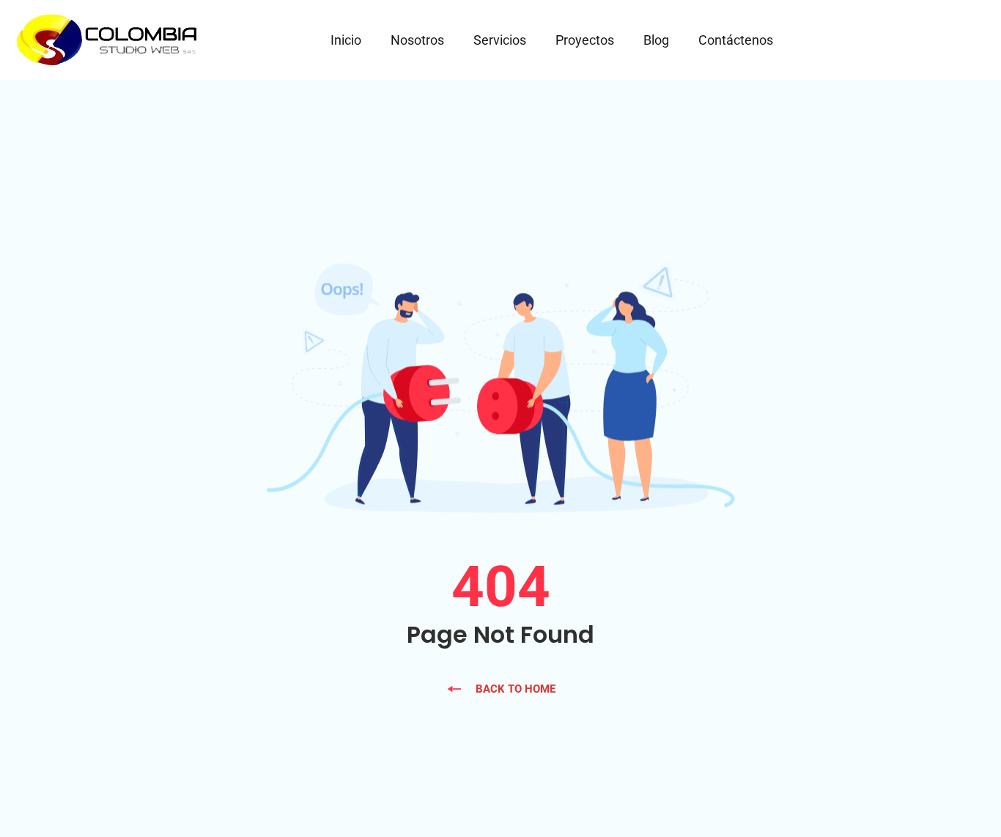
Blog (656, 40)
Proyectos (584, 40)
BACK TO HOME (515, 689)
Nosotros (417, 40)
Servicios (499, 40)
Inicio (345, 40)
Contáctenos (735, 40)
